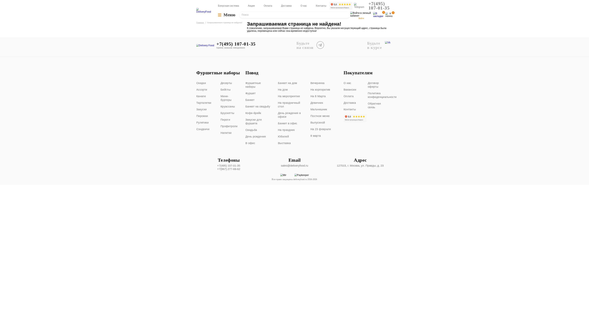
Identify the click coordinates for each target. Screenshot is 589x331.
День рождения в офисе (289, 115)
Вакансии (350, 89)
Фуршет (250, 93)
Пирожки (202, 116)
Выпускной (317, 122)
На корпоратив (320, 89)
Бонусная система (228, 5)
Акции (251, 5)
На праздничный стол (289, 104)
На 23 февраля (320, 129)
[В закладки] (378, 15)
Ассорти (201, 89)
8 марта (315, 135)
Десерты (226, 83)
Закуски (201, 109)
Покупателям (358, 72)
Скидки (201, 83)
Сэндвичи (202, 129)
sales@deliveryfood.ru (294, 165)
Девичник (316, 102)
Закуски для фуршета (253, 121)
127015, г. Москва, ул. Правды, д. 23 (360, 165)
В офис (250, 143)
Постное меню (320, 116)
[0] (389, 14)
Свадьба (251, 129)
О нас (303, 5)
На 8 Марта (318, 96)
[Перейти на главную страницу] (204, 10)
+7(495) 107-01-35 (379, 5)
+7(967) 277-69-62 (228, 169)
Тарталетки (203, 102)
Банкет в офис (287, 123)
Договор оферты (373, 85)
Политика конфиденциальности (379, 95)
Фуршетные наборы (218, 72)
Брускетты (227, 113)
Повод (251, 72)
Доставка (286, 5)
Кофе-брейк (253, 113)
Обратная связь (374, 105)
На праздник (286, 129)
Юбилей (283, 136)
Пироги (225, 119)
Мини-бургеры (226, 98)
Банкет (249, 99)
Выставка (284, 143)
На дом (283, 89)
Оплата (268, 5)
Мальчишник (318, 109)
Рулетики (202, 122)
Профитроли (229, 126)
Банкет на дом (287, 83)
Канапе (201, 96)
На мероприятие (289, 96)
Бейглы (226, 89)
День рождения (255, 136)
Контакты (321, 5)
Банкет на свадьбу (257, 106)
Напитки (226, 132)
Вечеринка (317, 83)
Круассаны (228, 106)
